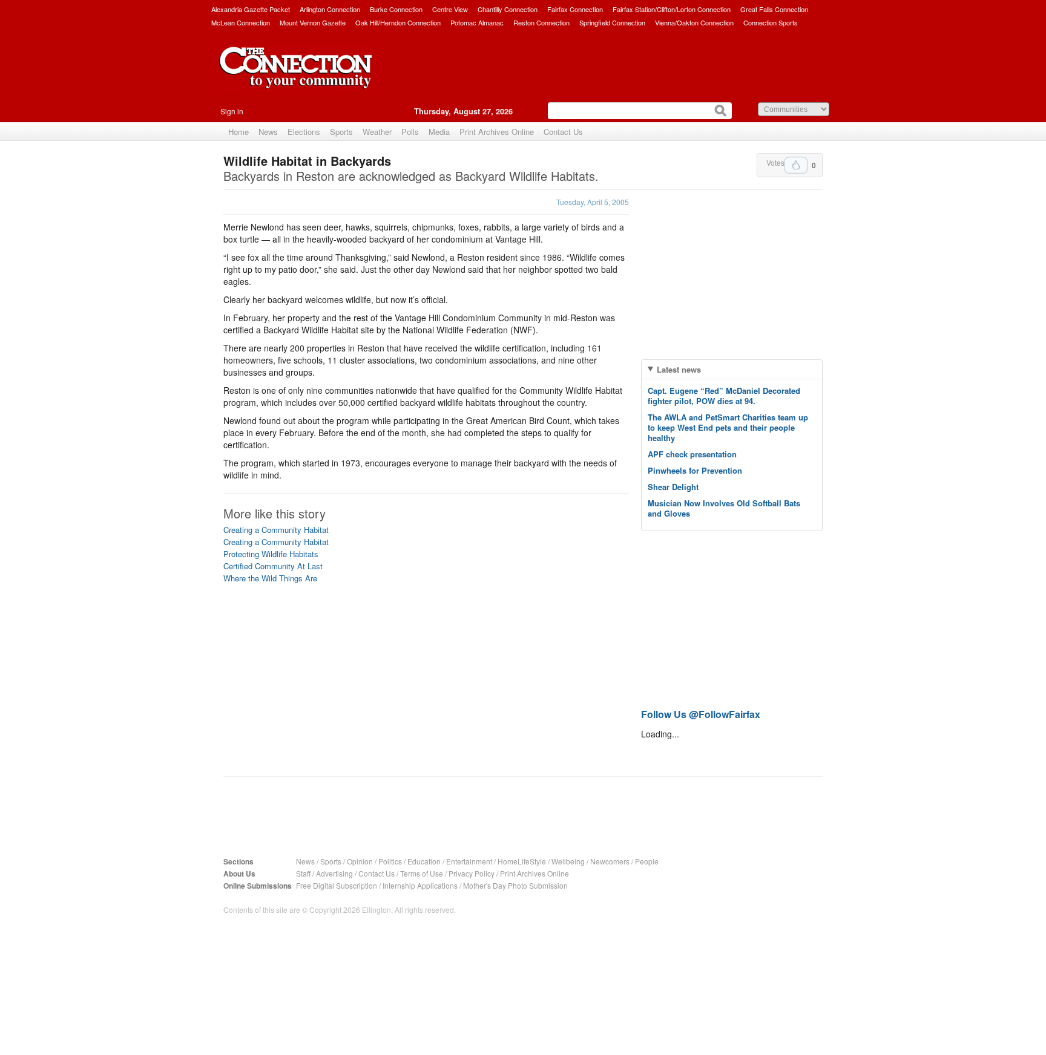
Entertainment (469, 861)
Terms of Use (421, 873)
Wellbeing (568, 861)
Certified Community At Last (273, 566)
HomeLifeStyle (522, 861)
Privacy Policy (472, 873)
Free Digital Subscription (336, 885)
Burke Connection (396, 9)
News (268, 131)
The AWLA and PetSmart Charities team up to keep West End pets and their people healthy (728, 427)
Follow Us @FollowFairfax (700, 714)
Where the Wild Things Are (270, 578)
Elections (304, 131)
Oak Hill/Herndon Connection (398, 22)
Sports (341, 131)
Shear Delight (673, 486)
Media (439, 131)
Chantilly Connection (508, 9)
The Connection (296, 77)
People (647, 861)
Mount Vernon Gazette (313, 22)
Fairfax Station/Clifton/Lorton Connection (672, 9)
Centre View (450, 9)
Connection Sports (770, 22)
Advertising (334, 873)
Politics (390, 861)
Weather (377, 131)
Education (424, 861)
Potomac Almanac (477, 22)
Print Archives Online (496, 131)
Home (238, 131)
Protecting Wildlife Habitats (270, 554)
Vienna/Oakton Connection (694, 22)
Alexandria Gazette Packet (250, 9)
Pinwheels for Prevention (695, 470)
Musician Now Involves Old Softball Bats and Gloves (724, 508)
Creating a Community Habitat (276, 529)
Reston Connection (541, 22)
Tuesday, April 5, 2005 (592, 202)
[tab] (732, 369)
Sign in (231, 111)
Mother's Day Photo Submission (515, 885)
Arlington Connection (330, 9)
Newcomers (610, 861)
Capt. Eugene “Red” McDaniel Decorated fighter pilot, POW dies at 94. (724, 396)
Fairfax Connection (575, 9)
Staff (303, 873)
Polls (410, 131)
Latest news (679, 369)
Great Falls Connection (774, 9)
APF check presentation (692, 454)
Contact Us (563, 131)
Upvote (796, 165)
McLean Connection (240, 22)
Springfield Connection (612, 22)
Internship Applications (420, 885)
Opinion (360, 861)
